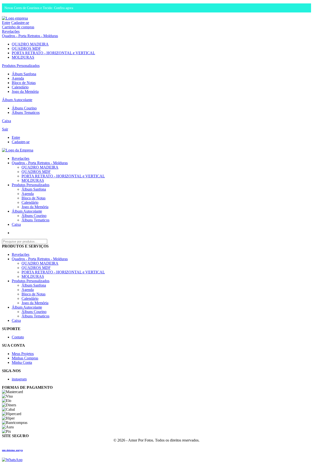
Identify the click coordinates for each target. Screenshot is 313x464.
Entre (6, 23)
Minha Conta (22, 362)
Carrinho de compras (18, 27)
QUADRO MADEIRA (30, 44)
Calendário (20, 87)
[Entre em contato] (12, 460)
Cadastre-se (20, 23)
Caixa (6, 121)
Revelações (11, 31)
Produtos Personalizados (21, 66)
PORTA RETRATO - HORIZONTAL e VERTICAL (53, 53)
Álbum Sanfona (24, 74)
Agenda (18, 78)
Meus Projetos (23, 354)
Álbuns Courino (24, 108)
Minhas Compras (25, 358)
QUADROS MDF (26, 48)
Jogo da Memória (25, 91)
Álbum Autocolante (17, 100)
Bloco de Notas (24, 83)
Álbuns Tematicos (26, 112)
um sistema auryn (12, 450)
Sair (5, 129)
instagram (19, 379)
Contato (18, 337)
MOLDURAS (23, 57)
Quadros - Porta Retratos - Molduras (30, 36)
